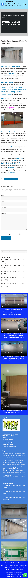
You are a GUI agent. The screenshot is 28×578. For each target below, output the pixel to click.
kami (2, 170)
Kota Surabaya (10, 469)
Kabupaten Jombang (16, 458)
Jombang (13, 455)
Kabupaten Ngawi (6, 462)
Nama (3, 195)
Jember (8, 455)
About (2, 565)
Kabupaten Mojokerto (19, 460)
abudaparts (7, 28)
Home (3, 15)
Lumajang (17, 470)
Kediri (5, 466)
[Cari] (25, 251)
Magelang (5, 472)
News (23, 567)
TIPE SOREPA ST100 (10, 576)
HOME (14, 567)
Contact (6, 567)
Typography (19, 576)
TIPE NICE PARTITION (10, 572)
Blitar (9, 453)
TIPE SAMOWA (19, 572)
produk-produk (19, 158)
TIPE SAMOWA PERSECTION (10, 574)
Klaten (9, 466)
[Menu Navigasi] (25, 4)
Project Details (5, 571)
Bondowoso (14, 453)
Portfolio (7, 569)
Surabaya (9, 476)
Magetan (9, 472)
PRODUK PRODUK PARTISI (17, 569)
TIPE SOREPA (20, 574)
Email (2, 201)
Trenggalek (22, 476)
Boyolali (19, 453)
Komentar (3, 213)
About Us (12, 565)
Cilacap (23, 453)
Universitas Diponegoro (6, 94)
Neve (6, 562)
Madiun (21, 470)
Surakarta (17, 476)
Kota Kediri (13, 466)
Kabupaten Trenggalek (11, 464)
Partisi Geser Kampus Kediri (10, 178)
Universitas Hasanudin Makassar (9, 89)
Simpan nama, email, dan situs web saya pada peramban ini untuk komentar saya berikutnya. (12, 233)
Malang (14, 472)
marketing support (11, 167)
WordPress (20, 562)
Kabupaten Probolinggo (14, 462)
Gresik (4, 455)
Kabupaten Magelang (10, 460)
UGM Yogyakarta (11, 91)
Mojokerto (18, 472)
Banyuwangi (5, 453)
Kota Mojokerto (10, 468)
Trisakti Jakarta (18, 87)
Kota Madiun (19, 466)
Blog (17, 565)
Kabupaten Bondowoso (20, 455)
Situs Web (3, 207)
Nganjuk (23, 472)
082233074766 (10, 444)
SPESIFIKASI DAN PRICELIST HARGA (18, 571)
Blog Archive (9, 15)
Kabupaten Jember (8, 458)
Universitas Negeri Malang (19, 92)
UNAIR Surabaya (10, 87)
